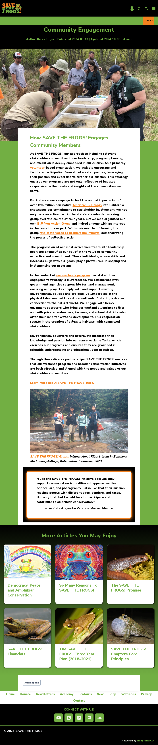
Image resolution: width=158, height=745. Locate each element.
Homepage (31, 682)
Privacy (146, 694)
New (100, 694)
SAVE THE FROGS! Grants (49, 456)
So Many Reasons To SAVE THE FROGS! (78, 588)
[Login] (132, 8)
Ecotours (85, 694)
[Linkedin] (79, 717)
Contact (79, 700)
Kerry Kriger (45, 39)
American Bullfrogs (87, 205)
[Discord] (89, 717)
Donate (149, 20)
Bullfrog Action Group (54, 223)
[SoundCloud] (99, 717)
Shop (112, 694)
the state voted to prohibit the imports (70, 233)
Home (10, 694)
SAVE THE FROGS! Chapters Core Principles (128, 654)
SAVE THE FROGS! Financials (25, 652)
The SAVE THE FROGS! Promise (126, 588)
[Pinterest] (68, 717)
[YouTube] (58, 717)
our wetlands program (73, 275)
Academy (66, 694)
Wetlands (128, 694)
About (127, 39)
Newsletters (45, 694)
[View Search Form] (146, 8)
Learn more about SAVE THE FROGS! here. (62, 383)
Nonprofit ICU (145, 740)
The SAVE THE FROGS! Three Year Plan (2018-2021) (76, 654)
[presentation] (27, 562)
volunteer (37, 168)
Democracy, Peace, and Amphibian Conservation (24, 590)
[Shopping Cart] (139, 8)
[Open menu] (153, 8)
